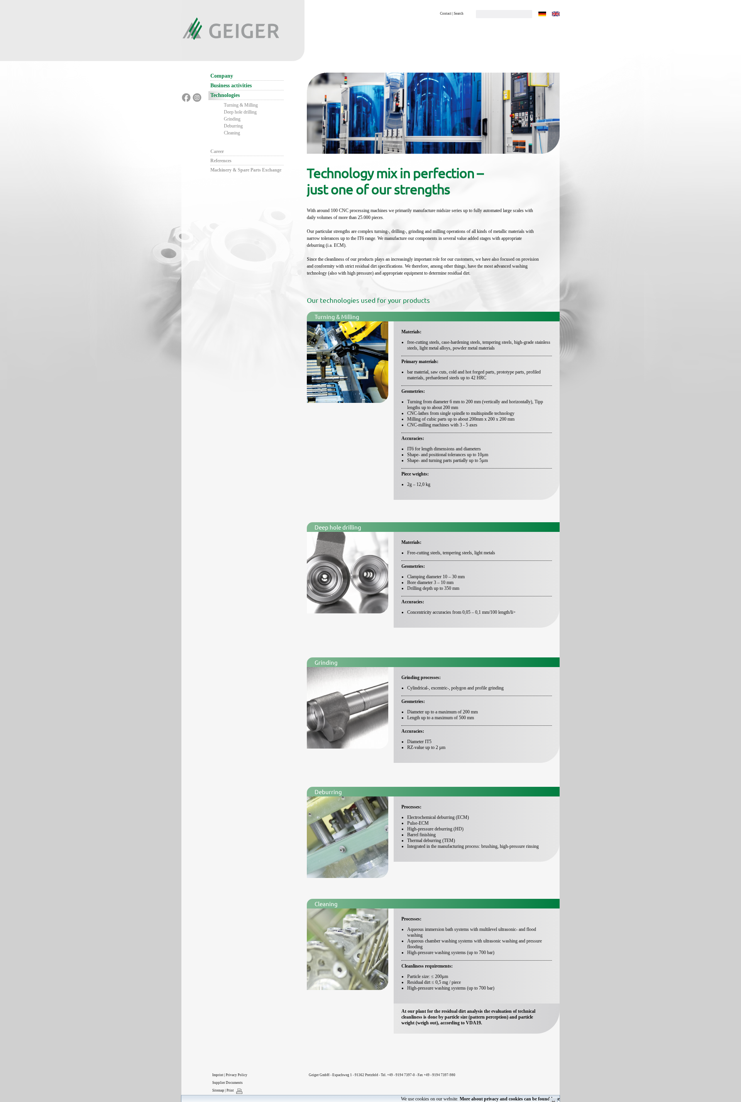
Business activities (231, 85)
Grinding (232, 119)
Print (230, 1090)
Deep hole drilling (240, 112)
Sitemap (218, 1090)
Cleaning (232, 133)
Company (221, 76)
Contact (446, 13)
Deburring (233, 126)
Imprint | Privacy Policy (229, 1075)
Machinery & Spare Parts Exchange (245, 170)
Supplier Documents (227, 1083)
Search (459, 13)
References (221, 160)
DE (542, 14)
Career (217, 151)
